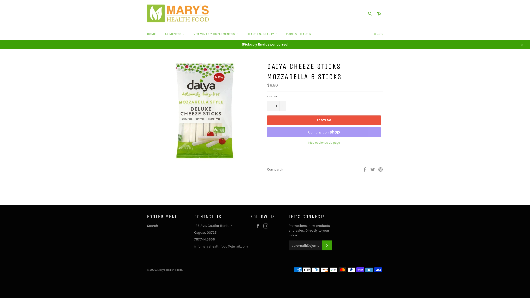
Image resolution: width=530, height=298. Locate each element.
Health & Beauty (261, 34)
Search (152, 225)
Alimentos (174, 34)
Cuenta (378, 34)
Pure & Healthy (298, 34)
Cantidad (273, 96)
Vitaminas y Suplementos (215, 34)
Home (151, 34)
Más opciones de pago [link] (324, 142)
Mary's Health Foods (169, 269)
